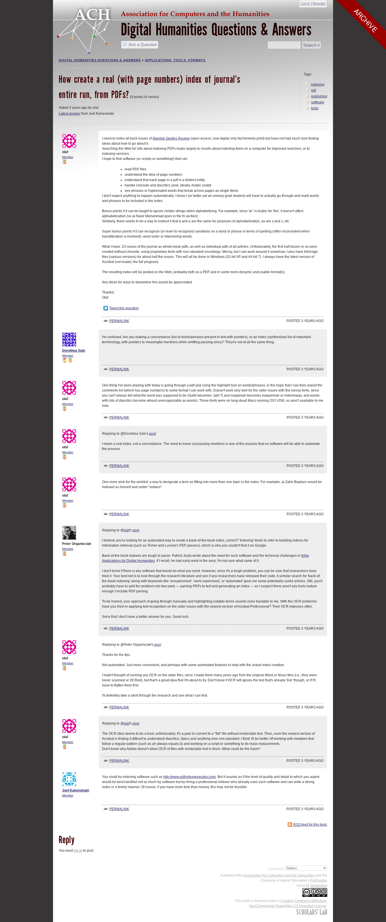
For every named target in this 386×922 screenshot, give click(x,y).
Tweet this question (124, 308)
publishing (319, 96)
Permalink (119, 321)
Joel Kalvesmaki (75, 790)
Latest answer (69, 114)
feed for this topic (310, 825)
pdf (313, 90)
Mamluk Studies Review (171, 138)
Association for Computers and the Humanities (279, 875)
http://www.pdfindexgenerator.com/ (189, 777)
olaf (126, 530)
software (317, 102)
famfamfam (318, 886)
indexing (317, 84)
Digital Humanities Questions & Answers (216, 29)
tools (314, 108)
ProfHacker (318, 880)
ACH (165, 13)
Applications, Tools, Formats (175, 60)
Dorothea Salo (73, 351)
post (152, 434)
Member (67, 157)
